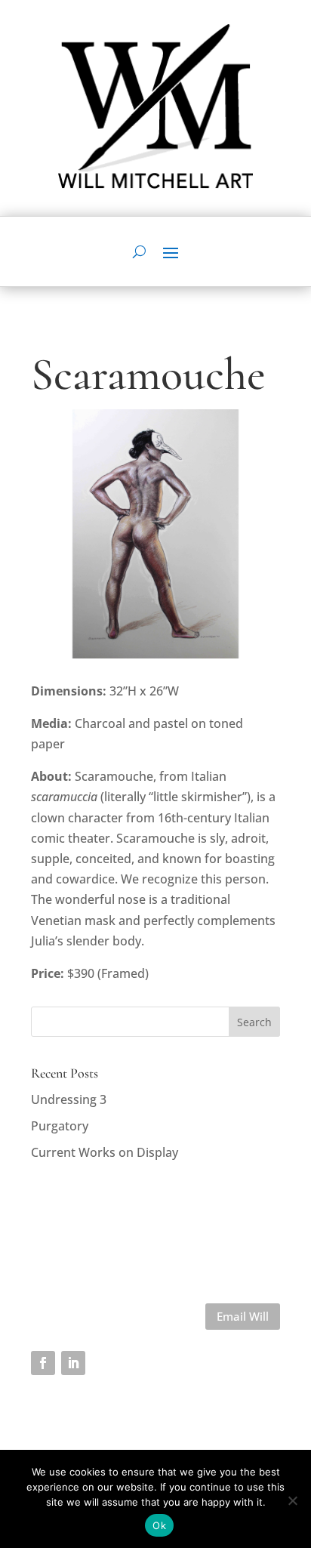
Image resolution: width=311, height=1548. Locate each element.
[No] (292, 1500)
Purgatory (59, 1126)
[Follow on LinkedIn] (73, 1363)
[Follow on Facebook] (43, 1363)
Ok (159, 1525)
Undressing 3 (68, 1099)
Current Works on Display (104, 1152)
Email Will (243, 1316)
